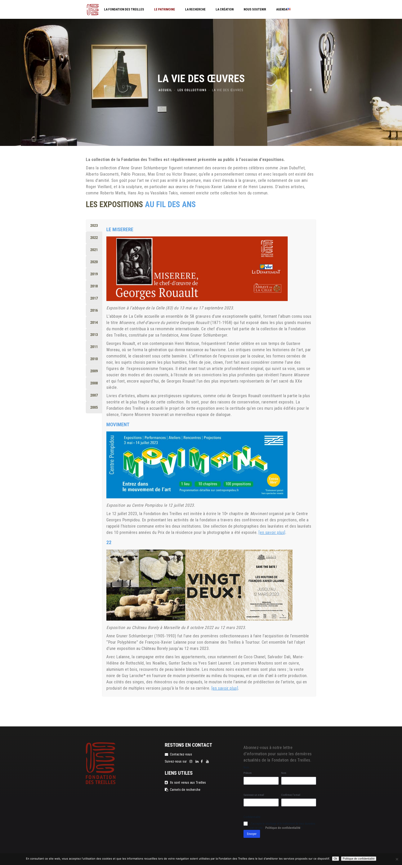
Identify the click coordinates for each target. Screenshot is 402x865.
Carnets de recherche (185, 790)
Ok (335, 858)
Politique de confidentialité (282, 827)
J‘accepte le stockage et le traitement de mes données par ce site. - (282, 825)
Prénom (248, 772)
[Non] (397, 859)
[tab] (94, 225)
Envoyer (251, 834)
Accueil (165, 90)
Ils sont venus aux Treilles (188, 783)
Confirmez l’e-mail (290, 794)
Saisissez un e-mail (254, 794)
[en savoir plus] (272, 532)
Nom (283, 772)
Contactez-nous (181, 754)
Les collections (192, 90)
